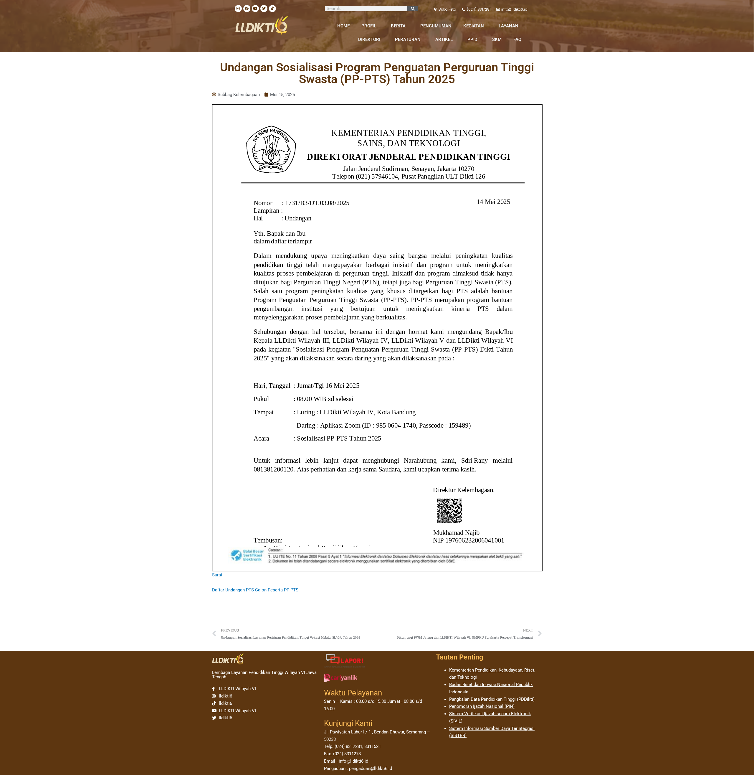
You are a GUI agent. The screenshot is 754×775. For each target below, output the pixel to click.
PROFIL (368, 26)
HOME (343, 26)
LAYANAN (508, 26)
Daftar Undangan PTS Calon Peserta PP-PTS (255, 590)
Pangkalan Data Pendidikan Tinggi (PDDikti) (492, 699)
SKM (497, 39)
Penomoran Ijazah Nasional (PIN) (482, 706)
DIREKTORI (369, 39)
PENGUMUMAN (436, 26)
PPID (472, 39)
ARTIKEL (444, 39)
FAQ (517, 39)
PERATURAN (408, 39)
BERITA (398, 26)
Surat (217, 575)
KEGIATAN (473, 26)
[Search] (412, 8)
